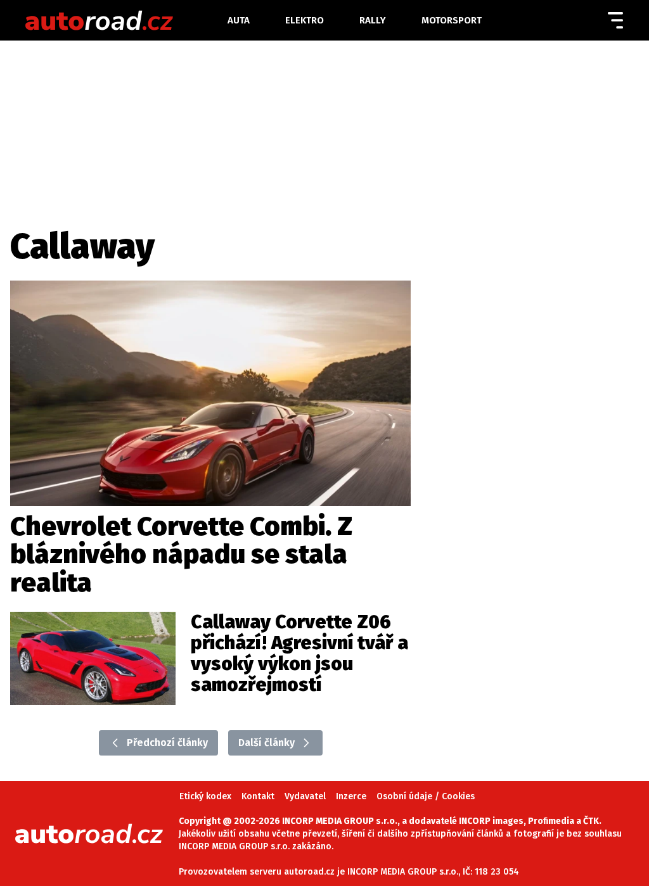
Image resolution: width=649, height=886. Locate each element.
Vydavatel (305, 796)
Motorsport (451, 20)
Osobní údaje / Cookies (425, 796)
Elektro (304, 20)
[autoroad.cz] (125, 20)
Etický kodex (205, 796)
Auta (239, 20)
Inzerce (351, 796)
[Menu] (615, 20)
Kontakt (257, 796)
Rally (372, 20)
